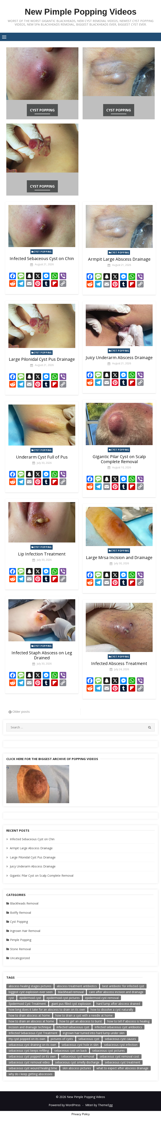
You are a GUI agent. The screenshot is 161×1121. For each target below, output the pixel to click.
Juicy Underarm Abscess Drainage (119, 357)
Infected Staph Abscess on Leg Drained (42, 655)
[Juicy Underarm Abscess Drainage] (119, 325)
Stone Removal (20, 949)
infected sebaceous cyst (73, 1027)
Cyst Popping (42, 110)
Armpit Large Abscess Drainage (119, 259)
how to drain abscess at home (29, 1015)
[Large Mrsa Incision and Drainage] (119, 526)
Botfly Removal (20, 913)
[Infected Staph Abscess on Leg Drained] (41, 620)
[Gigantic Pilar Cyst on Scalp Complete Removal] (119, 424)
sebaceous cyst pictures (108, 1051)
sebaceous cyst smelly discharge (77, 1062)
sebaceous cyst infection (121, 1045)
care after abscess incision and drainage (116, 992)
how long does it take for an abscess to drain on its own (47, 1009)
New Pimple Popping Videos (80, 11)
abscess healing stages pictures (30, 986)
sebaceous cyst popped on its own (32, 1056)
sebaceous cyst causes (120, 1039)
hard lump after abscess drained (118, 1004)
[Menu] (4, 37)
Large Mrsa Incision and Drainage (119, 557)
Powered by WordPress (64, 1105)
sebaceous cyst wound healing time (33, 1068)
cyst (11, 998)
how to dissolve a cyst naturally (112, 1009)
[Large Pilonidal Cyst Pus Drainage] (41, 326)
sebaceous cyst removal (77, 1056)
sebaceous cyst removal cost (119, 1056)
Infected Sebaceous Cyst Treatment (33, 1033)
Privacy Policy (80, 1114)
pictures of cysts (62, 1039)
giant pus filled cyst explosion (71, 1004)
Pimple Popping (20, 940)
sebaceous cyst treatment (122, 1062)
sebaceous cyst (88, 1039)
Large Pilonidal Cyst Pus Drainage (42, 359)
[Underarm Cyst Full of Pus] (41, 425)
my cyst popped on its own (27, 1039)
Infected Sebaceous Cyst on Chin (42, 258)
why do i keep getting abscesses (30, 1074)
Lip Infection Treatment (42, 554)
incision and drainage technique (30, 1027)
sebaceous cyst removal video (29, 1062)
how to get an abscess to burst (81, 1021)
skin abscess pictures (76, 1068)
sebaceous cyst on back (70, 1051)
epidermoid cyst (30, 998)
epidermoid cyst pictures (63, 998)
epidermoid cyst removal (102, 998)
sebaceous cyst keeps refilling (29, 1051)
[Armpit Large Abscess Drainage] (119, 226)
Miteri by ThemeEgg (99, 1105)
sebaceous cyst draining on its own (32, 1045)
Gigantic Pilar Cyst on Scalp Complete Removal (119, 459)
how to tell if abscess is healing (128, 1021)
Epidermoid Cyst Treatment (27, 1004)
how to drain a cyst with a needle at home (84, 1015)
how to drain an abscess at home (31, 1021)
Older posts (21, 711)
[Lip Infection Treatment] (41, 522)
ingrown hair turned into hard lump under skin (94, 1033)
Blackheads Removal (24, 903)
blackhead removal (71, 992)
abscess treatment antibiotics (77, 986)
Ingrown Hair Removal (25, 931)
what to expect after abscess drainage (122, 1068)
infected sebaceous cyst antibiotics (118, 1027)
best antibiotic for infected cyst (123, 986)
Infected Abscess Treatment (119, 663)
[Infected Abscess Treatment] (119, 627)
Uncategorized (20, 958)
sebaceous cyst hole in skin (80, 1045)
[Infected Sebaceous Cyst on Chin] (41, 226)
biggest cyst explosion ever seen (31, 992)
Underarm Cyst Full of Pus (42, 457)
